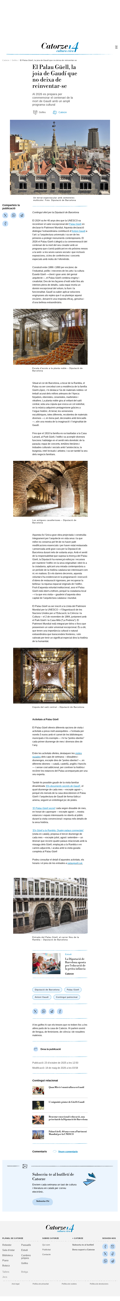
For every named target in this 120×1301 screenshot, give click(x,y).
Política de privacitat (41, 1284)
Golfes (15, 60)
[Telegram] (22, 215)
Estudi (24, 1250)
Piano (5, 1260)
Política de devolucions (99, 1284)
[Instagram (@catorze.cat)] (112, 1246)
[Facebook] (5, 223)
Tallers (5, 1272)
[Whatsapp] (13, 215)
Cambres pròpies (26, 1256)
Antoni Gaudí (42, 997)
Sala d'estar (8, 1250)
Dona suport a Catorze (83, 1249)
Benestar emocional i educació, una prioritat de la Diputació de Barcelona (68, 1118)
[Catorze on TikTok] (112, 1254)
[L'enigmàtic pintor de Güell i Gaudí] (38, 1105)
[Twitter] (5, 215)
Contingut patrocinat (67, 997)
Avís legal (15, 1284)
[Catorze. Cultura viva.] (105, 1246)
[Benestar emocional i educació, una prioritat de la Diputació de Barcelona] (38, 1120)
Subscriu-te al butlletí (83, 1245)
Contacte (46, 1254)
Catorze (6, 60)
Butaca (6, 1265)
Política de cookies (69, 1284)
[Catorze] (60, 1232)
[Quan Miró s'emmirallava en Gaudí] (38, 1090)
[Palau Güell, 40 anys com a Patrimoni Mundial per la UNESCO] (38, 1134)
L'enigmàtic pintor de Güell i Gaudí (66, 1102)
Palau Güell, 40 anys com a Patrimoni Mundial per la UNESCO (68, 1133)
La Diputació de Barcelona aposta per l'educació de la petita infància (75, 963)
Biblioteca (7, 1255)
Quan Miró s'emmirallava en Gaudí (66, 1087)
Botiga (24, 1272)
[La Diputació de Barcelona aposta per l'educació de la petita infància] (46, 963)
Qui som (46, 1245)
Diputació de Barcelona (47, 989)
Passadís (26, 1245)
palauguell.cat (74, 863)
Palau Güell (73, 989)
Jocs (4, 1277)
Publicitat (46, 1249)
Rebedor (6, 1245)
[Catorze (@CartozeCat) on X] (105, 1254)
